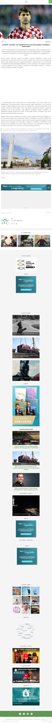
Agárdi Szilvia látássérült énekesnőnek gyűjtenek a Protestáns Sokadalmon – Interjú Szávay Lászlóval (25, 245)
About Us (39, 719)
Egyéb (3, 177)
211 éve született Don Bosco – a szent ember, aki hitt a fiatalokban (42, 245)
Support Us (44, 719)
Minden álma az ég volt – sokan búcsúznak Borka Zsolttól (26, 333)
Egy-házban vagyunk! (17, 703)
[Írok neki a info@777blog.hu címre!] (16, 224)
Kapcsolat (20, 719)
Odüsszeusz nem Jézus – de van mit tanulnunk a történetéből (23, 378)
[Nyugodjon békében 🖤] (26, 600)
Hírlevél (34, 719)
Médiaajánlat (8, 719)
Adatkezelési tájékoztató (27, 719)
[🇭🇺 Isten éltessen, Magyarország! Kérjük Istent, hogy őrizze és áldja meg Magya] (16, 591)
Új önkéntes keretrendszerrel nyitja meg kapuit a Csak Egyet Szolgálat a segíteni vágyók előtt (8, 245)
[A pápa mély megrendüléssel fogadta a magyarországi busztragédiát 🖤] (16, 600)
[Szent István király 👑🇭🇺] (26, 591)
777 (5, 41)
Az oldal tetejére (46, 720)
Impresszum (14, 719)
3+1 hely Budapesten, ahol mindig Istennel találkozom (24, 514)
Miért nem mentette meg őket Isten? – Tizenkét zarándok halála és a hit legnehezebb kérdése (25, 356)
